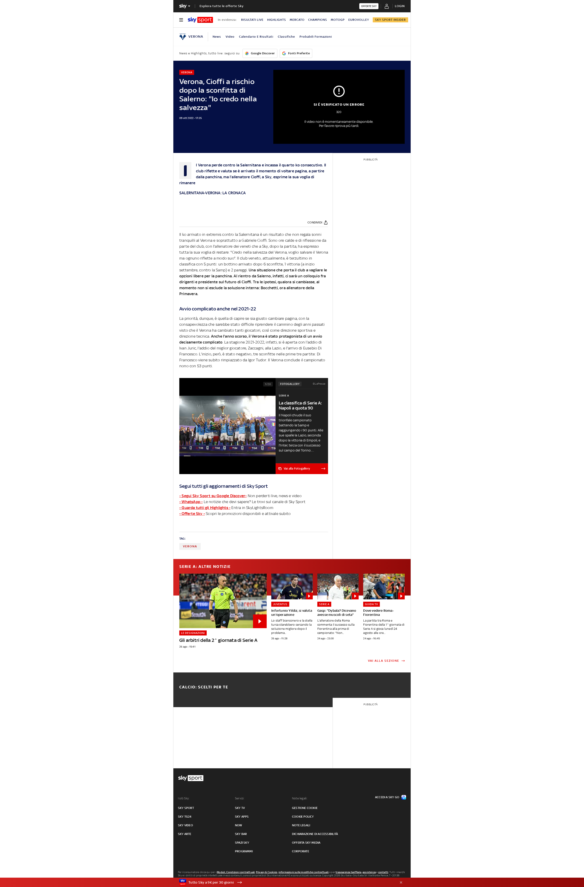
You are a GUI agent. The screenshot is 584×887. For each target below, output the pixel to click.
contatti (383, 872)
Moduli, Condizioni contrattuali (236, 872)
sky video (185, 825)
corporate (300, 851)
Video (230, 36)
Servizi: (240, 798)
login (400, 6)
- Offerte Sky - (192, 513)
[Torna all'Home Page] (200, 20)
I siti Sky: (183, 798)
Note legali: (299, 798)
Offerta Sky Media (306, 842)
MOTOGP (338, 19)
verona (190, 546)
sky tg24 (185, 816)
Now (238, 825)
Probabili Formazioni (316, 36)
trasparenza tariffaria (348, 872)
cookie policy (303, 816)
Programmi (244, 851)
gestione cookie (305, 808)
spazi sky (242, 842)
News (217, 36)
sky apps (242, 816)
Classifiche (286, 36)
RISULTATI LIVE (252, 19)
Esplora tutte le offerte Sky (222, 6)
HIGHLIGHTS (276, 19)
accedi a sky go (387, 797)
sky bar (241, 834)
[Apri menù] (181, 20)
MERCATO (297, 19)
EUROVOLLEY (358, 19)
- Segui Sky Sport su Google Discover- (213, 495)
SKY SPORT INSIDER (390, 19)
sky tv (240, 808)
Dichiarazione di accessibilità (315, 834)
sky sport (186, 808)
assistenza (369, 872)
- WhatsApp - (191, 501)
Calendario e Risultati (256, 36)
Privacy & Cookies (266, 872)
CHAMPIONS (317, 19)
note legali (301, 825)
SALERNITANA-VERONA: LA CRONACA (212, 193)
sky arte (184, 834)
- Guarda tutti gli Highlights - (204, 507)
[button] (285, 882)
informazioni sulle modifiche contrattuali (304, 872)
